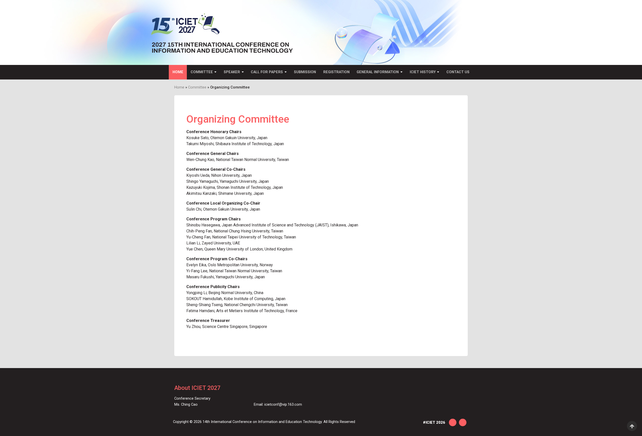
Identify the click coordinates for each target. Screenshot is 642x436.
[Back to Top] (632, 426)
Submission (305, 72)
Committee (202, 72)
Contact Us (457, 72)
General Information (378, 72)
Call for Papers (267, 72)
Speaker (232, 72)
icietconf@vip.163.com (283, 404)
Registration (336, 72)
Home (178, 72)
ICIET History (423, 72)
